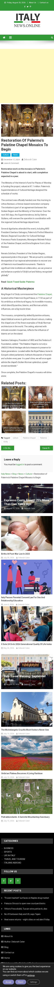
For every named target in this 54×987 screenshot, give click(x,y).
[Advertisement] (27, 76)
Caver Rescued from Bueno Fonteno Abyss (47, 448)
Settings (33, 982)
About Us (32, 3)
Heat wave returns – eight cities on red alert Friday (27, 919)
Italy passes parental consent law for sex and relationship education (23, 599)
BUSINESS (8, 848)
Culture (6, 155)
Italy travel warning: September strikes (25, 678)
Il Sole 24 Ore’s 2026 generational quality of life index (26, 644)
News (15, 155)
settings (31, 975)
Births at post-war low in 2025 (15, 554)
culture (15, 438)
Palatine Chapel (44, 294)
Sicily (5, 442)
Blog (6, 947)
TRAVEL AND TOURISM (14, 859)
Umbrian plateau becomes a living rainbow (21, 773)
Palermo (43, 438)
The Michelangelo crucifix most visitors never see (25, 730)
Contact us (44, 3)
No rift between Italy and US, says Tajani (22, 914)
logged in (20, 464)
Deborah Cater (30, 159)
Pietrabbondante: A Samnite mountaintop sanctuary (25, 817)
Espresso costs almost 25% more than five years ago (26, 502)
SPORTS (8, 852)
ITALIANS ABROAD (12, 863)
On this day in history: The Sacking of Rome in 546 (9, 448)
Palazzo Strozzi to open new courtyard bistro (24, 903)
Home (7, 958)
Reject (20, 982)
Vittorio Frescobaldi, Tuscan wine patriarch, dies (25, 909)
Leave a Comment (11, 163)
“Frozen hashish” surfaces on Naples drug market (26, 898)
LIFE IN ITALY (9, 855)
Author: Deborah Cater (14, 942)
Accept (8, 982)
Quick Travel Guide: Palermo (21, 282)
